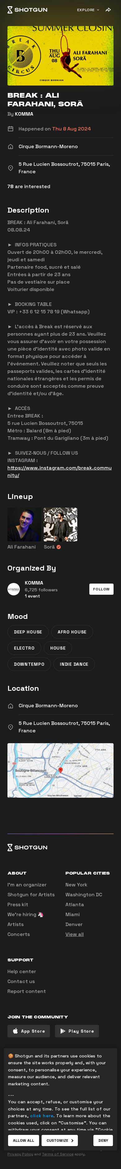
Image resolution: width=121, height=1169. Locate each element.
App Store (33, 1031)
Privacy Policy (20, 1154)
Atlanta (74, 904)
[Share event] (108, 9)
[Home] (27, 10)
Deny (103, 1140)
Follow (101, 589)
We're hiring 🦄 (25, 914)
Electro (24, 648)
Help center (21, 971)
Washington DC (83, 894)
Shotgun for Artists (31, 894)
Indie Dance (74, 664)
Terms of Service (58, 1154)
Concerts (18, 934)
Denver (74, 924)
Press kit (17, 904)
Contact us (21, 981)
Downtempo (29, 664)
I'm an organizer (27, 884)
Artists (15, 924)
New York (76, 884)
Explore (86, 9)
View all (74, 934)
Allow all (23, 1140)
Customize (57, 1140)
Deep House (28, 632)
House (58, 648)
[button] (101, 589)
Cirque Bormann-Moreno (48, 705)
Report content (26, 991)
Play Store (81, 1031)
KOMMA (24, 114)
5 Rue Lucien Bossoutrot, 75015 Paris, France (64, 727)
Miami (72, 914)
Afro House (72, 632)
